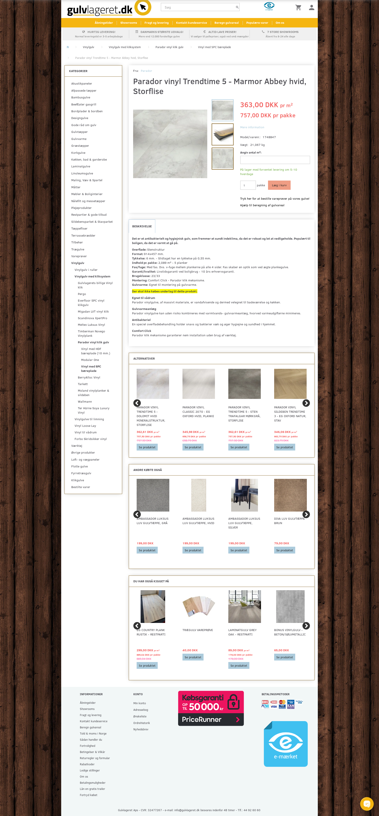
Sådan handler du (91, 739)
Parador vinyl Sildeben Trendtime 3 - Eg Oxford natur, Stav (290, 413)
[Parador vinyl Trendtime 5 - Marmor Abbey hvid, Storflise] (170, 143)
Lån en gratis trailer (92, 789)
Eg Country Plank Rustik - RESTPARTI (151, 632)
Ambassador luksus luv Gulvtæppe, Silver (244, 522)
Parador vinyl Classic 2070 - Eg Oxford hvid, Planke (198, 411)
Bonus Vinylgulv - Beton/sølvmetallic (290, 632)
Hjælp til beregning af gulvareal (262, 205)
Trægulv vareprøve (197, 630)
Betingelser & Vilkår (92, 752)
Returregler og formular (95, 758)
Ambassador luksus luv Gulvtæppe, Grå (152, 520)
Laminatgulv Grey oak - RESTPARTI (242, 632)
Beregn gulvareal (227, 22)
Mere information (252, 127)
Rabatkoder (87, 764)
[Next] (306, 403)
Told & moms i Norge (93, 733)
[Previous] (137, 403)
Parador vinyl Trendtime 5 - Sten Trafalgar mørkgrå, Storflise (244, 413)
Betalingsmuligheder (92, 782)
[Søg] (237, 7)
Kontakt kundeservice (191, 22)
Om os (280, 22)
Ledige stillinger (90, 770)
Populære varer (257, 22)
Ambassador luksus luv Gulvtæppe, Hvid (198, 520)
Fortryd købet (88, 795)
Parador (146, 71)
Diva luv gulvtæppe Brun (289, 520)
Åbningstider (104, 22)
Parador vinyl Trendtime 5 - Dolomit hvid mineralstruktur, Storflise (151, 416)
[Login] (312, 7)
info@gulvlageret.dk (187, 810)
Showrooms (128, 22)
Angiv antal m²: (250, 152)
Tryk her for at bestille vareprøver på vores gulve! (274, 198)
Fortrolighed (87, 745)
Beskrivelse (142, 226)
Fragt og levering (157, 22)
